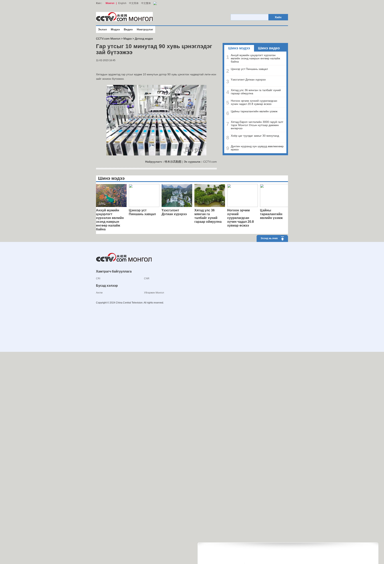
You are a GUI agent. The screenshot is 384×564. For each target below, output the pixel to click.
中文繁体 (146, 3)
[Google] (99, 66)
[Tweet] (101, 66)
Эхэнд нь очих (269, 238)
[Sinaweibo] (103, 66)
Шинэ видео (269, 48)
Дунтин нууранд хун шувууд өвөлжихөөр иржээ (257, 148)
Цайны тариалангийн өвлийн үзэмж (254, 111)
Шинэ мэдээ (239, 48)
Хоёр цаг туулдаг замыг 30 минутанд (255, 135)
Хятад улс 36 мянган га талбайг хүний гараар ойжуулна (256, 92)
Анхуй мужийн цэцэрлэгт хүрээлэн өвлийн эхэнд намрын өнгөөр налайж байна (255, 58)
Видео (128, 29)
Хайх (278, 17)
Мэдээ (115, 29)
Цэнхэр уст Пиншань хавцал (249, 69)
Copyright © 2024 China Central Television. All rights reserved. (130, 302)
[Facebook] (97, 66)
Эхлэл (102, 29)
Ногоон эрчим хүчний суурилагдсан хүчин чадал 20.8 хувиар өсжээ (254, 102)
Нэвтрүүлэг (145, 29)
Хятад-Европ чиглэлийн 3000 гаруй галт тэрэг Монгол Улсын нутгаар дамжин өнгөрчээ (257, 125)
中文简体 (134, 3)
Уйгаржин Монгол (154, 292)
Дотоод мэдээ (144, 38)
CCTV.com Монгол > (109, 38)
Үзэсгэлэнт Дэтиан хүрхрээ (248, 79)
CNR (146, 278)
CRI (98, 278)
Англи (99, 292)
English (122, 3)
